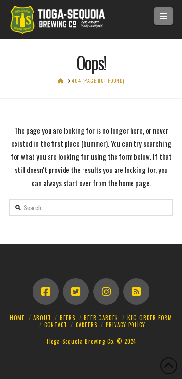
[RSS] (136, 291)
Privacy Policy (125, 324)
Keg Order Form (149, 318)
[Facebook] (46, 291)
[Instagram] (106, 291)
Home (17, 318)
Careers (86, 324)
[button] (163, 16)
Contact (55, 324)
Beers (67, 318)
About (42, 318)
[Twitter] (76, 291)
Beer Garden (101, 318)
